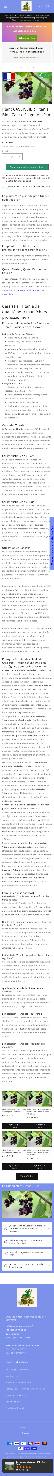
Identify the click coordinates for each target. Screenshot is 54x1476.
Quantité (5, 151)
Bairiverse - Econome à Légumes (21, 1453)
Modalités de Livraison (25, 57)
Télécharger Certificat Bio (17, 1369)
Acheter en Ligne (27, 38)
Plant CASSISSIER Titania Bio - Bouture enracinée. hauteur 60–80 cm (39, 1111)
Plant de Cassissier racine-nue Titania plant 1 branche (14, 1110)
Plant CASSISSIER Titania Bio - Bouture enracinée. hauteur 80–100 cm (39, 1152)
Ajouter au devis (14, 1126)
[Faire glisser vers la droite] (33, 67)
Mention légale (13, 1376)
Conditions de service (16, 1408)
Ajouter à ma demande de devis (27, 166)
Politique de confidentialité (18, 1382)
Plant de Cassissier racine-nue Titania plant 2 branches (14, 1151)
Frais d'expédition (8, 146)
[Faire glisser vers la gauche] (21, 67)
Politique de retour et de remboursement (25, 1389)
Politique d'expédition (16, 1395)
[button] (6, 6)
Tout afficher (27, 1176)
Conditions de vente (15, 1401)
